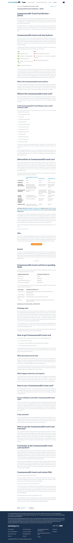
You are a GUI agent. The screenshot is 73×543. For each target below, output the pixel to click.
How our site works (12, 533)
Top (70, 540)
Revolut (30, 29)
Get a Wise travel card (36, 244)
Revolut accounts (20, 252)
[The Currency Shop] (17, 2)
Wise (26, 29)
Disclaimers (54, 6)
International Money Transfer (41, 2)
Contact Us (54, 529)
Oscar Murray (23, 507)
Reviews (54, 2)
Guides (50, 2)
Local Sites (54, 531)
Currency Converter (27, 531)
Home (18, 6)
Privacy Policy (11, 529)
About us (10, 536)
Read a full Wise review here (23, 229)
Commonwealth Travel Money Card (26, 38)
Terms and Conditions (12, 531)
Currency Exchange (30, 2)
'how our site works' (48, 522)
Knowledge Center (27, 533)
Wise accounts (20, 236)
